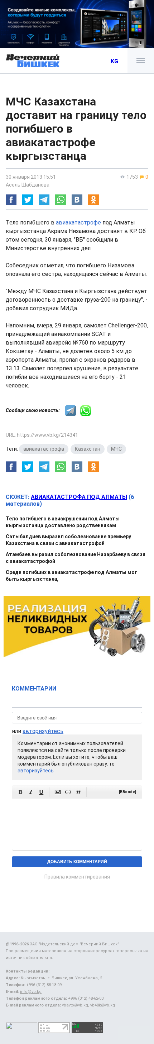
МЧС (116, 449)
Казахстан (87, 449)
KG (114, 61)
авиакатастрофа (43, 449)
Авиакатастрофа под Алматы (79, 497)
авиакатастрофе (78, 222)
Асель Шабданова (27, 185)
